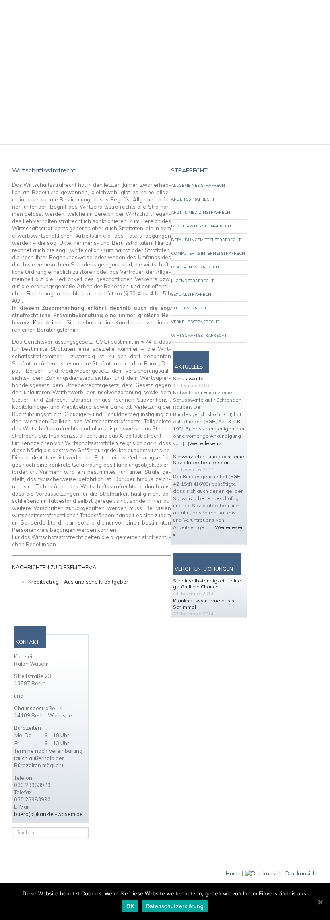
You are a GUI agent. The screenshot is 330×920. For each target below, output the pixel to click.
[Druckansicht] (264, 873)
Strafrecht (189, 170)
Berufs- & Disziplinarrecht (202, 226)
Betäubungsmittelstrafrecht (206, 239)
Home (233, 873)
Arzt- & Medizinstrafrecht (202, 212)
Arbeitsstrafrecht (193, 199)
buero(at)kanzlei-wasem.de (48, 814)
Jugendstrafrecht (192, 280)
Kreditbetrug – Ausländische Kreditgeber (78, 581)
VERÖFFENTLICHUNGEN (204, 569)
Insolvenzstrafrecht (196, 267)
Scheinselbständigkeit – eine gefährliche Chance (207, 584)
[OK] (320, 902)
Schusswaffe (188, 378)
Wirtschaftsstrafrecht (199, 335)
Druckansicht (301, 873)
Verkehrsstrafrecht (195, 321)
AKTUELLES (189, 366)
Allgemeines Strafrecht (199, 185)
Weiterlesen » (205, 443)
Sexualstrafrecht (192, 294)
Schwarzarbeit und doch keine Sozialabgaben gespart (208, 459)
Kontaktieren (49, 322)
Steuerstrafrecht (192, 308)
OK (130, 906)
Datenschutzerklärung (175, 906)
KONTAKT (27, 642)
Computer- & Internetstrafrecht (209, 253)
